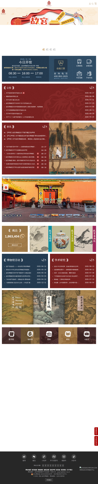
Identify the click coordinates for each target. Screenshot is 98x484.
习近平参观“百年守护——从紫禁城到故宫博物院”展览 (22, 146)
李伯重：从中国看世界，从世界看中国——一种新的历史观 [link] (68, 282)
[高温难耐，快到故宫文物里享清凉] (72, 148)
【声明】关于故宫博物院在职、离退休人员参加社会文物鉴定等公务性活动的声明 (26, 139)
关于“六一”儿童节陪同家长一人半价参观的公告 (20, 117)
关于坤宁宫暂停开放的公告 (14, 113)
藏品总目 (15, 245)
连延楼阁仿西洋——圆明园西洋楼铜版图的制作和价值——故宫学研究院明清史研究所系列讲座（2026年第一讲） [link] (68, 269)
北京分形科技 (60, 476)
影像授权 (40, 470)
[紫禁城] (49, 307)
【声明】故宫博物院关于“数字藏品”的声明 (20, 132)
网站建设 (52, 476)
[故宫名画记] (85, 239)
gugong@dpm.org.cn (63, 472)
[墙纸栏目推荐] (49, 30)
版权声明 (52, 470)
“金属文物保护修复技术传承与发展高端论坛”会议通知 (22, 164)
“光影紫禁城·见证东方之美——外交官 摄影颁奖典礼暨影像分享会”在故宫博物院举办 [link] (20, 282)
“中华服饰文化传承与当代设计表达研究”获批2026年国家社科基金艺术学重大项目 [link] (68, 276)
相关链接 (34, 470)
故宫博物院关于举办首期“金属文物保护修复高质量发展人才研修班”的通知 (22, 167)
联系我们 (63, 470)
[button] (96, 441)
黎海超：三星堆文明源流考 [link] (62, 279)
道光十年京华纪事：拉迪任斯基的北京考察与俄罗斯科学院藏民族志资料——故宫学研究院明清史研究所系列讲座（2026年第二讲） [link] (68, 266)
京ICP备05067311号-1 (60, 474)
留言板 (58, 470)
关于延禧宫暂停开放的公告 (15, 93)
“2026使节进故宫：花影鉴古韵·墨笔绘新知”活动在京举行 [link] (20, 279)
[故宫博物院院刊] (17, 307)
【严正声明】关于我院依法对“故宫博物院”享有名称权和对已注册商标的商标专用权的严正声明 (26, 136)
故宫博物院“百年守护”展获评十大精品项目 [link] (18, 273)
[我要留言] (96, 431)
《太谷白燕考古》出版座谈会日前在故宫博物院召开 (22, 153)
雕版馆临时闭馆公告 (12, 96)
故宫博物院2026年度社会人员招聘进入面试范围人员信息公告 (22, 157)
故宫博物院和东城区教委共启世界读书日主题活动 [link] (20, 276)
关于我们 (69, 470)
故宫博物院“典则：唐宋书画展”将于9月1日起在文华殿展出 (22, 160)
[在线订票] (60, 65)
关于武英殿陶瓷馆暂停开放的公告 (16, 110)
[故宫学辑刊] (80, 307)
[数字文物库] (41, 239)
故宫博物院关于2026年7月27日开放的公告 (19, 103)
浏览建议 (49, 480)
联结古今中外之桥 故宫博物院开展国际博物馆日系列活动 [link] (20, 269)
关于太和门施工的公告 (13, 100)
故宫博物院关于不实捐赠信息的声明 (16, 150)
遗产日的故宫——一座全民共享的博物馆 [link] (18, 266)
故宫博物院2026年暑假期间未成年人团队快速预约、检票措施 (24, 106)
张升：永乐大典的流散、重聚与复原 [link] (65, 273)
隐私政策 (46, 470)
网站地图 (28, 470)
